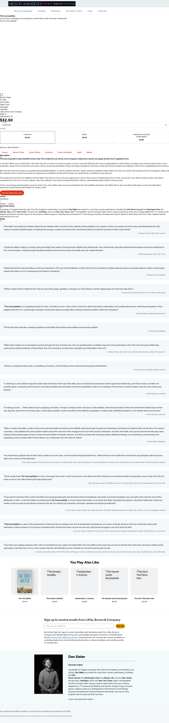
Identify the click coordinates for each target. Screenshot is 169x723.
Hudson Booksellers (65, 152)
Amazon (5, 152)
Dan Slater (7, 97)
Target (79, 152)
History (3, 203)
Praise (2, 219)
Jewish (11, 203)
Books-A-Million (34, 152)
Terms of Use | (25, 716)
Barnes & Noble (18, 152)
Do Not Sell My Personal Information (60, 716)
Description (5, 155)
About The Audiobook (23, 11)
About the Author (7, 206)
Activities (41, 11)
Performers (55, 11)
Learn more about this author (80, 699)
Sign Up (120, 626)
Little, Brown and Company (11, 111)
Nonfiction (4, 198)
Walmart (89, 152)
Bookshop (49, 152)
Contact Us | (44, 716)
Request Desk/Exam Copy (12, 193)
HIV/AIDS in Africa (74, 11)
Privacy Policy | (35, 716)
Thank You (102, 11)
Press (90, 11)
